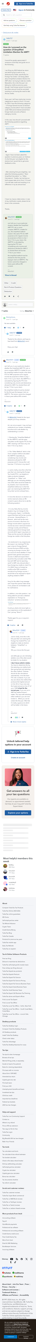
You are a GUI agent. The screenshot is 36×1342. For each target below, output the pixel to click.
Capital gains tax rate (9, 1080)
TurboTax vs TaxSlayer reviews (12, 1202)
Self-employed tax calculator (11, 1167)
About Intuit (6, 1284)
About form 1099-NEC (9, 1073)
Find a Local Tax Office (9, 1003)
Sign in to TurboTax (19, 751)
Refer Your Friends (8, 1141)
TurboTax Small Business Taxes (12, 990)
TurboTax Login (7, 1132)
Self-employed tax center (10, 920)
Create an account (18, 758)
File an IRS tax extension (10, 1126)
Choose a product (25, 20)
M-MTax (11, 865)
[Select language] (14, 10)
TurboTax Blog (7, 933)
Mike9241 (11, 217)
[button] (6, 10)
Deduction (8, 291)
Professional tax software (10, 1227)
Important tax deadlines (10, 1099)
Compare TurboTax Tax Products (12, 908)
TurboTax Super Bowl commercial (13, 1196)
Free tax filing (6, 958)
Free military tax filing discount (12, 968)
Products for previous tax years (12, 939)
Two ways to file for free (10, 1129)
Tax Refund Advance (8, 923)
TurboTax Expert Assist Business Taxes (14, 987)
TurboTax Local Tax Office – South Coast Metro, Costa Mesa (17, 1010)
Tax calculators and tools (10, 1151)
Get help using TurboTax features (14, 25)
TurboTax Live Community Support (13, 1116)
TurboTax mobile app (9, 942)
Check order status (8, 1038)
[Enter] (4, 15)
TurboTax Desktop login (10, 1026)
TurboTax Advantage (9, 1042)
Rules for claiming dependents (12, 1067)
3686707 (9, 38)
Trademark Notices (9, 1292)
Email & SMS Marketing (9, 1243)
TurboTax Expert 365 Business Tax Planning (16, 993)
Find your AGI (7, 1086)
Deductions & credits (10, 33)
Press (27, 1284)
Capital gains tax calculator (11, 1173)
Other (6, 283)
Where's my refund (8, 1122)
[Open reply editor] (18, 304)
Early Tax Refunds (8, 946)
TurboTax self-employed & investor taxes (15, 965)
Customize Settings (26, 1337)
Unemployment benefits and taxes (13, 1089)
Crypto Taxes (6, 927)
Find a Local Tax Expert (9, 999)
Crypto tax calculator (9, 1170)
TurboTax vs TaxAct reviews (11, 1205)
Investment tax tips (8, 1092)
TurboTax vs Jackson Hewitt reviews (13, 1208)
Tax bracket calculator (9, 1157)
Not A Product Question (12, 287)
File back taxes (7, 1083)
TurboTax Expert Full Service (11, 977)
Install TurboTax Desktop (10, 1035)
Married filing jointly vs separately (13, 1061)
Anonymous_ (11, 317)
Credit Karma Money (9, 930)
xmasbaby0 (12, 882)
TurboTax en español (9, 949)
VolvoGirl (12, 871)
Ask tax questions (9, 20)
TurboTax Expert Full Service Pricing (13, 981)
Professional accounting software (12, 1231)
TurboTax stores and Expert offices (13, 996)
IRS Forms (5, 917)
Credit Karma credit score (10, 1234)
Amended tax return (8, 1076)
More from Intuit (7, 1240)
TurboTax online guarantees (11, 914)
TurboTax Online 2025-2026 (11, 911)
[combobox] (17, 15)
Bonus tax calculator (8, 1176)
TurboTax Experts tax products (12, 971)
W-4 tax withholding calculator (12, 1164)
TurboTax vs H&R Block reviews (12, 1199)
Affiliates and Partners (10, 1295)
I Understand (10, 1336)
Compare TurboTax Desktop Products (14, 1029)
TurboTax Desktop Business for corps (14, 1045)
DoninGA (12, 876)
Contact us (5, 1119)
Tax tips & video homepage (11, 1054)
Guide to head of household (11, 1064)
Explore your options (18, 813)
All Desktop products (9, 1032)
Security (12, 1287)
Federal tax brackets (8, 1102)
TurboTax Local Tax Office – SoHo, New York (16, 1006)
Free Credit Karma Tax (9, 1237)
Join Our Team (18, 1284)
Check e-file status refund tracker (12, 1161)
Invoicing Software (8, 1249)
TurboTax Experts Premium (10, 974)
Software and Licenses (10, 1290)
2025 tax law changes (9, 1105)
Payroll (4, 1221)
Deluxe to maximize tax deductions (13, 962)
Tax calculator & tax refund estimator (14, 1154)
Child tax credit (7, 1095)
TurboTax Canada (8, 936)
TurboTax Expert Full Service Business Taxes (16, 984)
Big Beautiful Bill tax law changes (13, 1138)
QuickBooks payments (9, 1224)
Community (6, 1135)
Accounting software (9, 1218)
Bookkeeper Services (9, 1246)
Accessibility (24, 1295)
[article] (18, 322)
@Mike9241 (21, 341)
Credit (13, 283)
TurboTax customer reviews (11, 1192)
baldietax (12, 888)
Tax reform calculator (9, 1183)
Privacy (4, 1287)
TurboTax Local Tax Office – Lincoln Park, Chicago (15, 1015)
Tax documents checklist (10, 1180)
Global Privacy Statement (21, 1324)
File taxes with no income (10, 1070)
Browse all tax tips (8, 1057)
